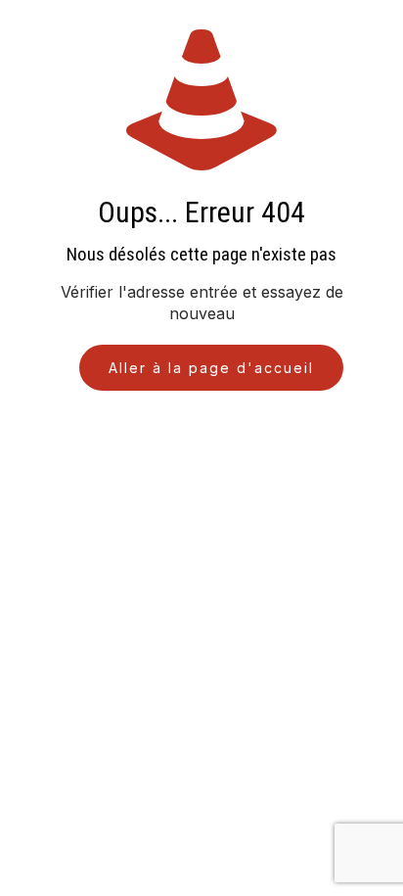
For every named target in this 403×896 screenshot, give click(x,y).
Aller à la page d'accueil (211, 367)
